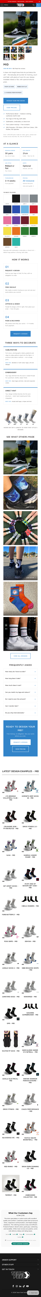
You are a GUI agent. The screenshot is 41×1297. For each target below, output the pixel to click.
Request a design (20, 334)
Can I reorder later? (11, 706)
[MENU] (1, 5)
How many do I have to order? (15, 671)
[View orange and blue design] (14, 57)
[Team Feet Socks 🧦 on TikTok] (23, 1286)
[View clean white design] (6, 57)
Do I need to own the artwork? (15, 699)
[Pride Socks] (6, 50)
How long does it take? (12, 678)
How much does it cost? (13, 685)
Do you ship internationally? (14, 713)
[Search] (34, 5)
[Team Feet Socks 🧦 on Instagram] (16, 1286)
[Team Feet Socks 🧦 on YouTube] (27, 1286)
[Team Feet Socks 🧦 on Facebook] (13, 1286)
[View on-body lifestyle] (21, 57)
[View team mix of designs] (21, 50)
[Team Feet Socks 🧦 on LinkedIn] (20, 1286)
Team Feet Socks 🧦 (22, 1292)
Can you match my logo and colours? (17, 692)
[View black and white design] (28, 50)
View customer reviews (20, 1243)
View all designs (20, 656)
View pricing (12, 107)
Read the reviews (14, 68)
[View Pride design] (14, 50)
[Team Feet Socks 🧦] (20, 5)
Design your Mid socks (16, 100)
